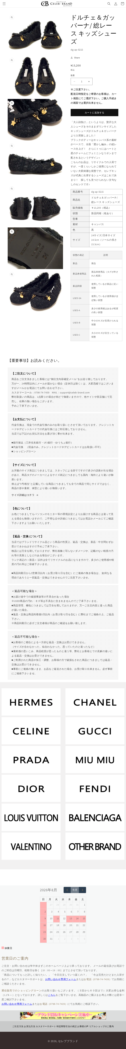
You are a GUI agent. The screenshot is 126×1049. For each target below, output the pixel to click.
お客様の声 (83, 1026)
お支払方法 (29, 1026)
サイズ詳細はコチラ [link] (23, 495)
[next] (82, 890)
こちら (52, 995)
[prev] (67, 890)
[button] (4, 3)
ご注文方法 (18, 1026)
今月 (74, 890)
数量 (73, 75)
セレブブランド (68, 1041)
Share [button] (77, 57)
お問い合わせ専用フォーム (60, 979)
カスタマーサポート (46, 1026)
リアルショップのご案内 (101, 1026)
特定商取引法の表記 (67, 1026)
